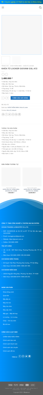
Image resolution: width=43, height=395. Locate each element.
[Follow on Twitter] (26, 356)
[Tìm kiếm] (40, 7)
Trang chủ (5, 66)
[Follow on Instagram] (23, 356)
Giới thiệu (16, 388)
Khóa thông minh (8, 292)
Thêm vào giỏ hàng (20, 98)
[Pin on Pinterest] (16, 114)
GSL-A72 (9, 110)
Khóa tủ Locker (28, 66)
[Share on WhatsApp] (3, 114)
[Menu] (3, 7)
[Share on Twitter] (9, 114)
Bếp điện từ (6, 299)
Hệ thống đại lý (32, 388)
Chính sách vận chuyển (10, 347)
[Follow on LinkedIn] (29, 356)
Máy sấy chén (7, 310)
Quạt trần (6, 295)
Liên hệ (28, 389)
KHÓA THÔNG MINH (16, 66)
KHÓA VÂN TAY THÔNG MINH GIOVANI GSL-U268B (11, 190)
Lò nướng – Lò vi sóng (10, 317)
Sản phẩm (23, 388)
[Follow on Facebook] (19, 356)
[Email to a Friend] (12, 114)
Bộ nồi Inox (6, 324)
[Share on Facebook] (6, 114)
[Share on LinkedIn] (19, 114)
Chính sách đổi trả (9, 351)
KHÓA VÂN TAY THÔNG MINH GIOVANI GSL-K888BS (32, 190)
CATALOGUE (16, 389)
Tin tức (22, 389)
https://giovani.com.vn (16, 239)
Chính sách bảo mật (9, 340)
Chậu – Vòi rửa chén (9, 320)
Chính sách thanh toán (10, 344)
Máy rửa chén (7, 306)
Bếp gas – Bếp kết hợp (10, 313)
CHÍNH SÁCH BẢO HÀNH (11, 336)
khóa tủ (14, 110)
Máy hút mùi (7, 303)
